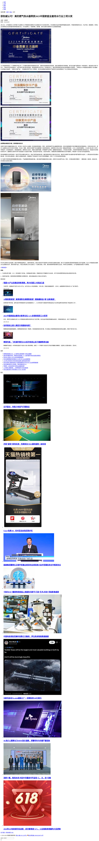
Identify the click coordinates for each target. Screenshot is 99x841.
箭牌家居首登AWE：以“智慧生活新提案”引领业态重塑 (17, 353)
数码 (4, 5)
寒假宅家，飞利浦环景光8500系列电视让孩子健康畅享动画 (26, 342)
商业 (4, 7)
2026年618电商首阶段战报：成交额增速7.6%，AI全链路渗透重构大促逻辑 (32, 829)
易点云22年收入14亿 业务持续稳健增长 (13, 357)
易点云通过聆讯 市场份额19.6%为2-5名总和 (14, 369)
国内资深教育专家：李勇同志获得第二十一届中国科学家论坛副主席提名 (22, 355)
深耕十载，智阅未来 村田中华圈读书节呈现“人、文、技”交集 (27, 778)
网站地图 (8, 832)
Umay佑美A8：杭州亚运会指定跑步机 (18, 531)
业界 (4, 4)
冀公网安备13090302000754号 (35, 835)
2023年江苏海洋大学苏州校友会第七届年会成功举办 (16, 360)
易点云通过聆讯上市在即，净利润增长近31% (14, 364)
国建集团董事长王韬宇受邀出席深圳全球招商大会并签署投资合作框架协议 (32, 565)
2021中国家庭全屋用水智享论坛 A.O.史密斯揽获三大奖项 (25, 316)
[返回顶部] (1, 839)
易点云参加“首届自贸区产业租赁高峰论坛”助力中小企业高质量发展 (20, 362)
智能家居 (3, 267)
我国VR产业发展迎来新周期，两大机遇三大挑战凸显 (23, 283)
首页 (4, 2)
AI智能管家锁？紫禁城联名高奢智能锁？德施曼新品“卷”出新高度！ (29, 299)
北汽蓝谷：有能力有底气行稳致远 (16, 407)
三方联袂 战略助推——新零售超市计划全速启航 (15, 367)
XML (12, 832)
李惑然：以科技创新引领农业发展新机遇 (13, 366)
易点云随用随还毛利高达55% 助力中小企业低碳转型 (16, 359)
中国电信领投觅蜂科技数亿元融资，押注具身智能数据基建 (26, 636)
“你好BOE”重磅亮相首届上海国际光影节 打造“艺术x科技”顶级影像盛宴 (31, 592)
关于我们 (3, 832)
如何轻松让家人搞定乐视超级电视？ (17, 325)
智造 (4, 9)
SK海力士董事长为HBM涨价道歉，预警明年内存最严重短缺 (26, 741)
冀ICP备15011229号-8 (21, 835)
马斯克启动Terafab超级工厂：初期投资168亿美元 (22, 698)
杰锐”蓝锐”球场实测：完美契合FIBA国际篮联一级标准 (24, 444)
